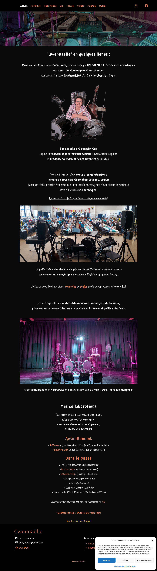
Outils (102, 5)
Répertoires (50, 5)
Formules (36, 5)
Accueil (23, 5)
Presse (70, 5)
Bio (61, 5)
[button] (152, 541)
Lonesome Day (68, 474)
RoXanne (54, 445)
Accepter (106, 560)
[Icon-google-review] (136, 5)
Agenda (92, 5)
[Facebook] (146, 5)
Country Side (61, 450)
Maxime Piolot (68, 470)
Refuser (125, 560)
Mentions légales (119, 566)
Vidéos (80, 5)
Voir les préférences (144, 560)
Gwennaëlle (28, 531)
